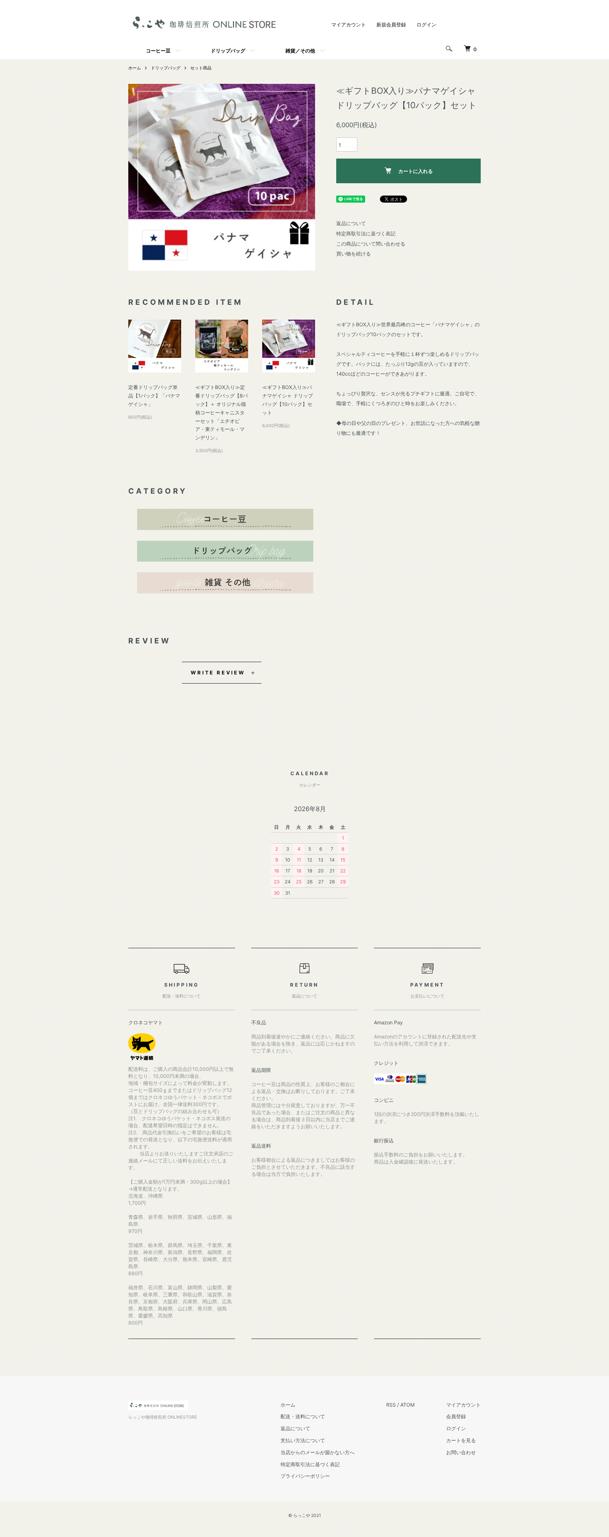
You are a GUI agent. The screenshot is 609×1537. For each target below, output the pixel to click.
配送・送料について (303, 1416)
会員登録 (456, 1416)
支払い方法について (303, 1440)
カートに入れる (415, 170)
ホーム (134, 67)
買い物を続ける (353, 254)
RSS (391, 1405)
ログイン (426, 24)
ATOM (407, 1405)
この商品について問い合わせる (370, 244)
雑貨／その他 (300, 50)
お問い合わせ (461, 1452)
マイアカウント (348, 24)
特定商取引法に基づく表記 (365, 233)
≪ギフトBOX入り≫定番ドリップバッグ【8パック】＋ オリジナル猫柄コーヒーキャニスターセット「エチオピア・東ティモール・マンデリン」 (221, 412)
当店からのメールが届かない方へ (318, 1452)
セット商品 (200, 67)
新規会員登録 (391, 24)
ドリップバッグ (228, 50)
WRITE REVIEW (218, 672)
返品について (351, 223)
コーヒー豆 (158, 50)
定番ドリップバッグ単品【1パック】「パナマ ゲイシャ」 (154, 395)
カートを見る (461, 1440)
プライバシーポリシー (305, 1476)
